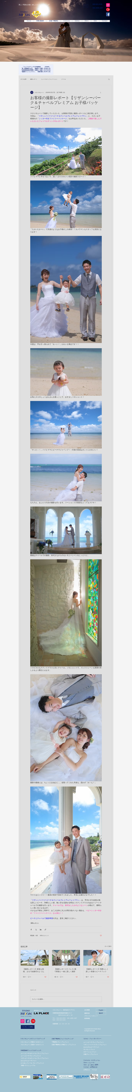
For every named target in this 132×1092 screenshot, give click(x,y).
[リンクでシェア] (45, 929)
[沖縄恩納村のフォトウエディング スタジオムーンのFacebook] (108, 14)
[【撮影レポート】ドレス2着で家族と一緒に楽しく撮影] (66, 958)
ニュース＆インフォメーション (49, 79)
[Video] (108, 9)
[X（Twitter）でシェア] (36, 929)
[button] (85, 5)
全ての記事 (23, 79)
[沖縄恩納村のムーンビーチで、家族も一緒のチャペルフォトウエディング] (35, 958)
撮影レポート (33, 79)
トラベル (63, 79)
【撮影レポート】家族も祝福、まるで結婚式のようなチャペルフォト (34, 970)
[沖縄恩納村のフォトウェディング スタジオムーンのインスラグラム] (108, 5)
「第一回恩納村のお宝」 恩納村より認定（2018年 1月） (36, 68)
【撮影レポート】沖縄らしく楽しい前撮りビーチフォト (97, 970)
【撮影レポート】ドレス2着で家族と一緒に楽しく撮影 (65, 970)
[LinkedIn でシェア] (41, 929)
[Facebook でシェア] (31, 929)
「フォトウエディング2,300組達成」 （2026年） (36, 66)
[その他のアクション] (100, 92)
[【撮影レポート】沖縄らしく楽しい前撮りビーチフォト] (97, 958)
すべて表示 (108, 946)
